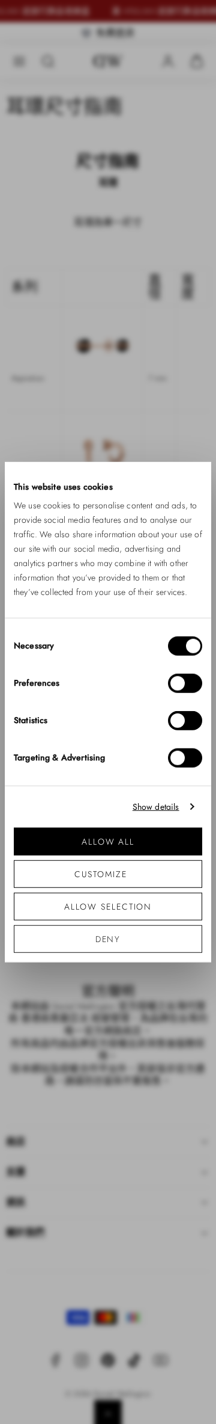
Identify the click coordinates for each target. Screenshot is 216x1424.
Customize (100, 874)
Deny (108, 939)
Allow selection (108, 907)
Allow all (108, 842)
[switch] (185, 683)
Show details (156, 806)
